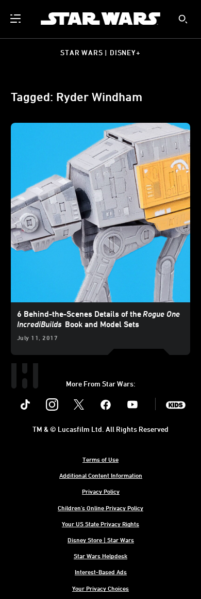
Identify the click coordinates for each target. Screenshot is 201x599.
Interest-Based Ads (101, 571)
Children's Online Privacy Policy (100, 507)
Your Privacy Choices (100, 588)
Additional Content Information (100, 475)
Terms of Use (100, 459)
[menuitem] (16, 18)
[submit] (183, 19)
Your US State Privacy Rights (100, 523)
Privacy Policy (101, 491)
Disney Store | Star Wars (101, 539)
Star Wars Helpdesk (100, 555)
